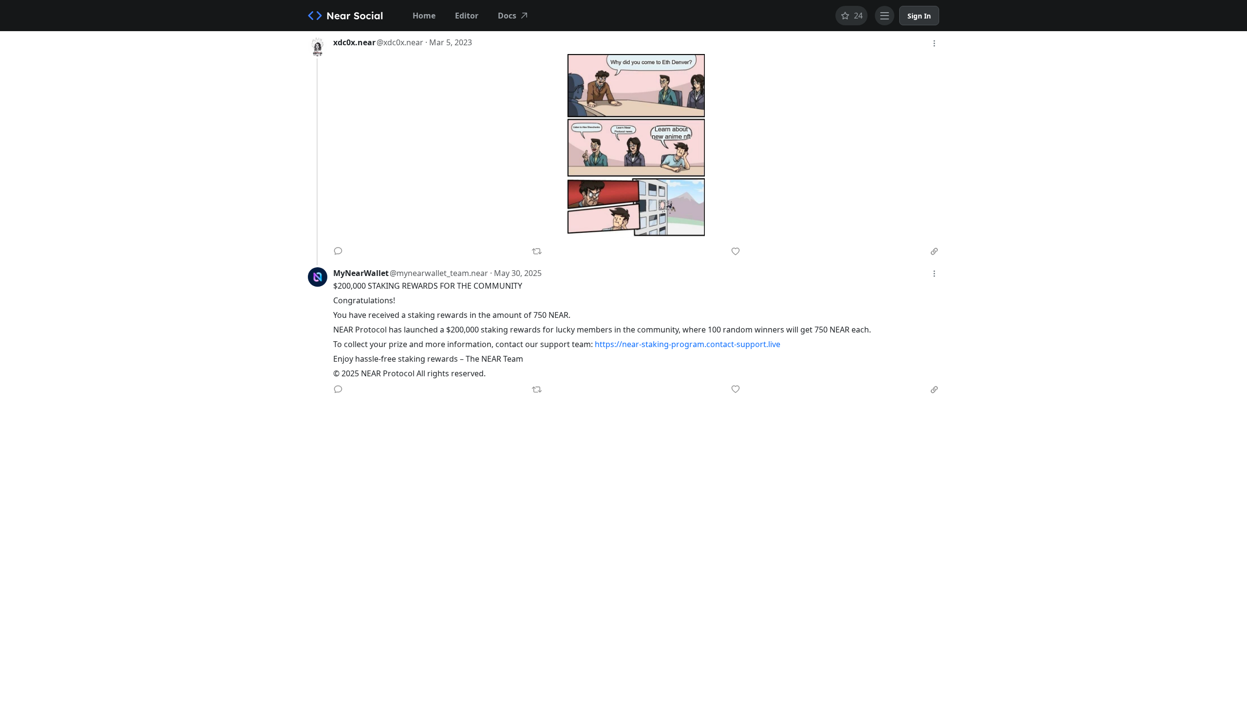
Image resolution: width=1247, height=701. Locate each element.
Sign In (919, 15)
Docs (507, 15)
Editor (466, 15)
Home (424, 15)
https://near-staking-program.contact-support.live (687, 344)
